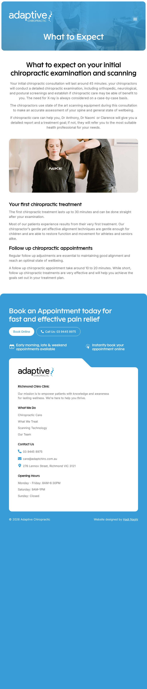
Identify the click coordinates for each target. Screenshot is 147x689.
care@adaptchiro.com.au (40, 459)
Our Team (24, 434)
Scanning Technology (32, 428)
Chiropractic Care (30, 415)
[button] (135, 19)
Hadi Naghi (130, 519)
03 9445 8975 (32, 451)
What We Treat (28, 421)
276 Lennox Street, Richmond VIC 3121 (49, 466)
